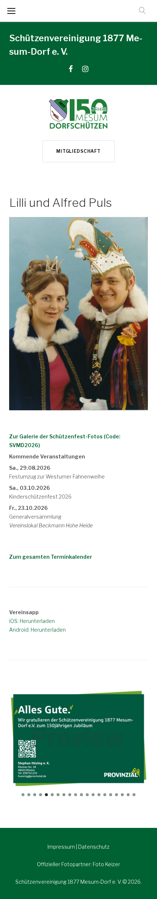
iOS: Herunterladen (32, 621)
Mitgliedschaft (78, 151)
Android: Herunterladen (37, 630)
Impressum (61, 847)
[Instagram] (85, 68)
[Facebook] (71, 68)
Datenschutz (94, 847)
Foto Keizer (106, 864)
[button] (23, 794)
